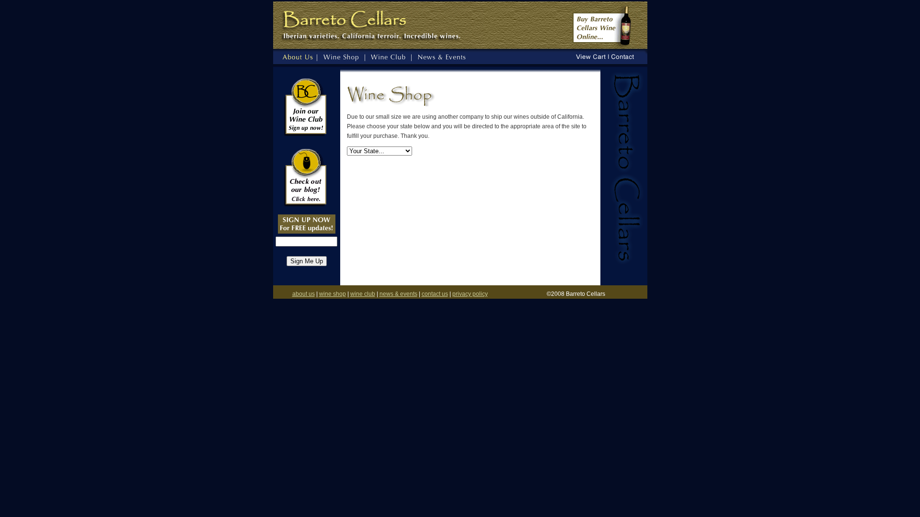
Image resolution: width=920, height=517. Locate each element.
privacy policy (470, 294)
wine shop (332, 294)
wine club (362, 294)
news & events (398, 294)
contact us (435, 294)
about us (303, 294)
